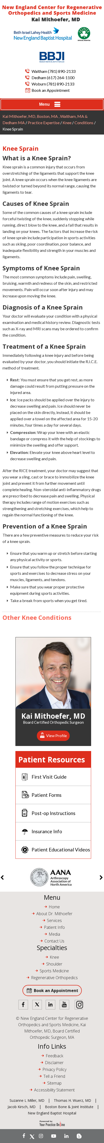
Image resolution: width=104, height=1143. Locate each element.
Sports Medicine (54, 971)
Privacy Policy (54, 1069)
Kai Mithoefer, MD (53, 715)
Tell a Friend (54, 1076)
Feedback (54, 1056)
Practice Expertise (44, 122)
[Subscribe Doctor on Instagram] (78, 1005)
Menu (44, 104)
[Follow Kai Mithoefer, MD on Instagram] (41, 1136)
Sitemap (54, 1083)
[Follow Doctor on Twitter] (37, 1005)
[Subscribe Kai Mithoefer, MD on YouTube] (53, 1136)
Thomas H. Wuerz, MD (72, 1100)
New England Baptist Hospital (52, 1113)
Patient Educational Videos (61, 849)
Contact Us (54, 941)
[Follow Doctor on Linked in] (51, 1005)
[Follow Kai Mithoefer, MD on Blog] (79, 1136)
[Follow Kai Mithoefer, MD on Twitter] (32, 1136)
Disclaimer (54, 1062)
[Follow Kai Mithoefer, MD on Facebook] (24, 1136)
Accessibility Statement (54, 1090)
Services (54, 920)
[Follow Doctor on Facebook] (23, 1005)
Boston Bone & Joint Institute (69, 1106)
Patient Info (54, 927)
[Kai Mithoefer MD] (52, 13)
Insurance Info (47, 831)
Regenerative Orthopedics (54, 977)
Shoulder (54, 964)
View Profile (56, 735)
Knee (67, 122)
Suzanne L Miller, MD (27, 1100)
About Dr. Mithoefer (54, 913)
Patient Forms (47, 795)
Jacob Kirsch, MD (22, 1106)
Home (54, 907)
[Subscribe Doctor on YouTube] (64, 1005)
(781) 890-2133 (61, 71)
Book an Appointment (51, 90)
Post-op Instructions (53, 813)
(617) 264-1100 (60, 77)
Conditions (83, 122)
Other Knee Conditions (37, 617)
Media (54, 934)
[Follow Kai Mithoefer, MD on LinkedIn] (66, 1136)
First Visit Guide (49, 777)
